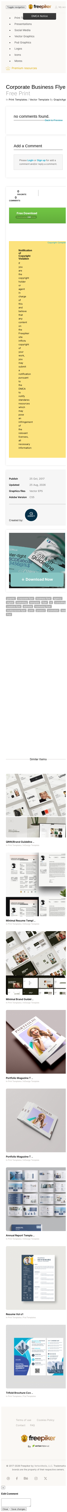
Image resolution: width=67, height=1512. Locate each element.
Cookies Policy (45, 1420)
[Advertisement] (33, 658)
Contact (20, 1425)
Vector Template (39, 99)
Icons (17, 54)
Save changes (18, 1509)
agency (57, 598)
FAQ (32, 1425)
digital (10, 602)
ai (51, 602)
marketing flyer (43, 606)
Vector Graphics (24, 36)
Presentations (23, 24)
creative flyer (13, 606)
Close (5, 1509)
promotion (53, 610)
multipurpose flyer (16, 610)
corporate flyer (25, 598)
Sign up (41, 160)
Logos (18, 48)
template (34, 602)
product (41, 610)
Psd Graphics (22, 42)
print (31, 610)
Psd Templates (29, 1317)
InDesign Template (31, 845)
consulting (60, 602)
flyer (44, 602)
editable (28, 606)
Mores (18, 60)
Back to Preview (54, 120)
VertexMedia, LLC (43, 1465)
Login (30, 160)
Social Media (22, 30)
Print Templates (18, 99)
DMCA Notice (39, 16)
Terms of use (23, 1420)
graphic (11, 598)
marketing (22, 602)
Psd (9, 614)
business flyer (43, 598)
